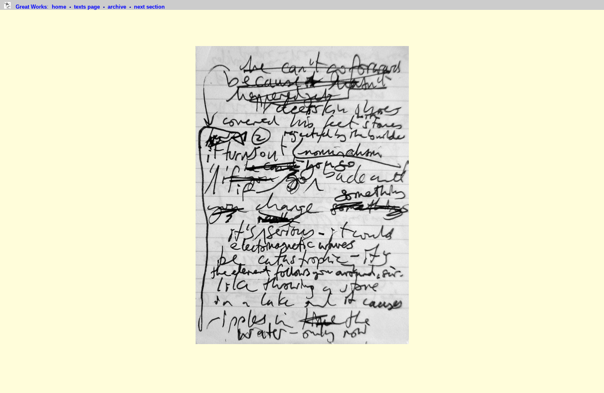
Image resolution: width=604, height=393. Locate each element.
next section (149, 7)
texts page (87, 7)
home (60, 7)
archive (118, 7)
